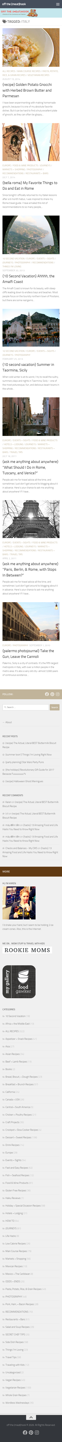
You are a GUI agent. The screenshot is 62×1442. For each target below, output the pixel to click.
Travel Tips (16, 452)
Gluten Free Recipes (15, 1190)
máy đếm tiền (12, 825)
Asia (7, 1046)
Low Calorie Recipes (15, 1243)
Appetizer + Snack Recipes (18, 1038)
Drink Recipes (12, 1145)
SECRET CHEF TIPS (15, 1334)
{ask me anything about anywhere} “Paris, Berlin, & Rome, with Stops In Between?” (30, 569)
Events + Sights (45, 258)
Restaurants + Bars (37, 173)
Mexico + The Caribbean (17, 1273)
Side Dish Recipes (14, 1342)
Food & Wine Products (25, 165)
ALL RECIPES (8, 71)
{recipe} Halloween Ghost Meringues (24, 781)
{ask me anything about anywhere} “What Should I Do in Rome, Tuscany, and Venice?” (30, 467)
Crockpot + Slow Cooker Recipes (21, 1129)
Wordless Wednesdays (17, 1402)
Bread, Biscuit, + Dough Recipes (21, 1076)
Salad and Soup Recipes (17, 1326)
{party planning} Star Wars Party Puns (24, 762)
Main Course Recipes (29, 71)
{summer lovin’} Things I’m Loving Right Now (28, 754)
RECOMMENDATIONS (13, 173)
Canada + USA (12, 1099)
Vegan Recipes (13, 1380)
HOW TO (9, 1220)
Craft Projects (12, 1122)
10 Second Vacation (13, 258)
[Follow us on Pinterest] (52, 694)
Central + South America (17, 1107)
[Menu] (58, 4)
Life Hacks (10, 1236)
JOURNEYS (45, 165)
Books (8, 1069)
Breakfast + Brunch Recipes (19, 1084)
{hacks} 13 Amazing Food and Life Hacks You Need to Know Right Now (30, 852)
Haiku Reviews (13, 1198)
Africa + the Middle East (17, 1023)
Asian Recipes (12, 1054)
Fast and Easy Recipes (16, 1167)
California (10, 1091)
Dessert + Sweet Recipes (18, 1137)
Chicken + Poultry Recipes (18, 1114)
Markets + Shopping (13, 169)
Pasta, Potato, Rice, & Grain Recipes (23, 1289)
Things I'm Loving (11, 266)
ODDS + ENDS (12, 1281)
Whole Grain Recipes (15, 1395)
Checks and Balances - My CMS (21, 848)
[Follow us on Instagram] (58, 694)
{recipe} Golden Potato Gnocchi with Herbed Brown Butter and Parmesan (27, 90)
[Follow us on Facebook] (47, 694)
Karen (8, 802)
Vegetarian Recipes (38, 75)
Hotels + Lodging (13, 444)
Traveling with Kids (15, 1364)
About (8, 722)
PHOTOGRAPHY (34, 169)
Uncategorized (13, 1372)
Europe (6, 165)
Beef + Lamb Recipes (16, 1061)
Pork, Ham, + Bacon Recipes (19, 1304)
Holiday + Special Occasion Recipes (23, 1205)
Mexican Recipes (14, 1266)
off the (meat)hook (14, 4)
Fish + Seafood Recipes (17, 1175)
